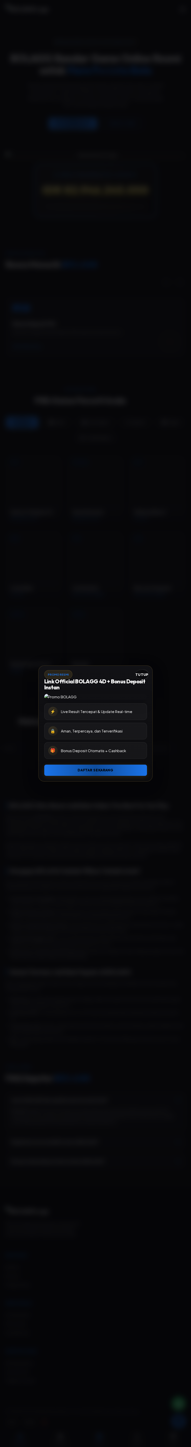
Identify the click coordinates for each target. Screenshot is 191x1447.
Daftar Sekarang (95, 770)
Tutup (141, 674)
